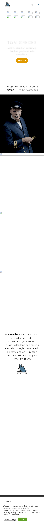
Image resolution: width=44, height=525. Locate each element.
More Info (22, 60)
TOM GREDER (22, 42)
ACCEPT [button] (22, 519)
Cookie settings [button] (10, 519)
